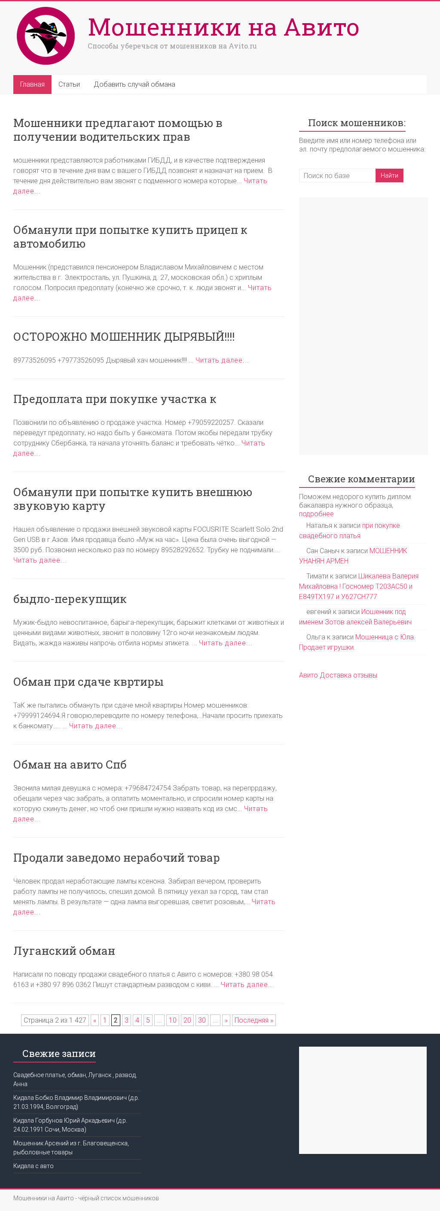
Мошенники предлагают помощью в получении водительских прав (118, 129)
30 (202, 1020)
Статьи (69, 84)
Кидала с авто (33, 1166)
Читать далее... (222, 360)
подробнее (316, 514)
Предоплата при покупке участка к (115, 398)
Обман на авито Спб (70, 764)
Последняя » (254, 1020)
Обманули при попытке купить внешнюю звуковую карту (132, 498)
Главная (32, 84)
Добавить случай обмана (134, 84)
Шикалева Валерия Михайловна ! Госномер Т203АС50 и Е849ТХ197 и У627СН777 (359, 586)
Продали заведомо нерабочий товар (116, 857)
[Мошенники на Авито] (48, 7)
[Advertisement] (363, 326)
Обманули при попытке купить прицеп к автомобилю (130, 236)
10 (173, 1020)
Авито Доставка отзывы (338, 675)
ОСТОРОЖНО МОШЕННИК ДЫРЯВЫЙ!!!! (124, 336)
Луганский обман (64, 950)
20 (187, 1020)
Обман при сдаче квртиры (88, 681)
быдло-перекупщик (70, 598)
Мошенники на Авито (224, 26)
